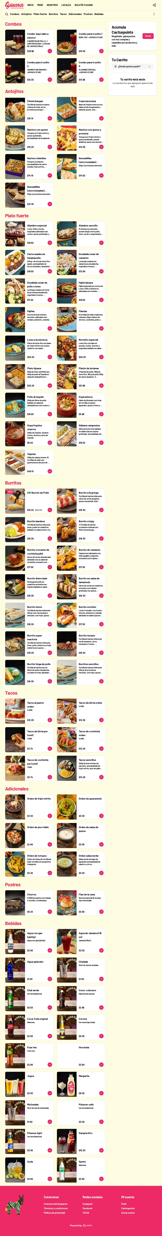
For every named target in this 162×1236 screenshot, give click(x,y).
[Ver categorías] (154, 14)
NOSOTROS (52, 5)
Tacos (63, 13)
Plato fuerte (40, 13)
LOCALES (66, 5)
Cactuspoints (128, 1208)
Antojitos (26, 13)
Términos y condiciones (56, 1208)
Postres (88, 13)
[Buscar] (6, 14)
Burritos (53, 13)
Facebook (87, 1208)
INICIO (30, 5)
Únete (148, 36)
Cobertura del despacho (56, 1204)
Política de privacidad (54, 1212)
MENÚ (40, 5)
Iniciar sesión (128, 1212)
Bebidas (98, 13)
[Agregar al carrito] (50, 51)
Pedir (124, 1204)
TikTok (86, 1212)
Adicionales (75, 13)
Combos (14, 13)
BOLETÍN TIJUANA (84, 5)
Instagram (88, 1204)
